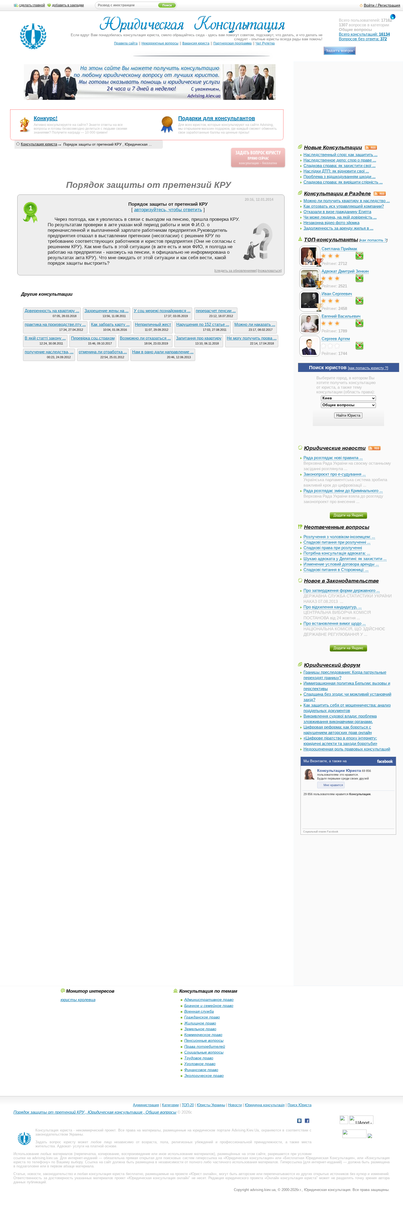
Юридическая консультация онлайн (159, 1178)
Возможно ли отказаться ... (145, 338)
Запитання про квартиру (199, 338)
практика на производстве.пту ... (55, 324)
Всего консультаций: (364, 34)
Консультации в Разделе (337, 193)
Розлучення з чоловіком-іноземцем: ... (339, 536)
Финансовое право (201, 1070)
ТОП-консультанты (331, 239)
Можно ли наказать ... (254, 324)
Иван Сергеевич (337, 293)
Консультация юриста (39, 144)
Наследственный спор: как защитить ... (340, 154)
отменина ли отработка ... (103, 351)
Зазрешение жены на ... (106, 310)
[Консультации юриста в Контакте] (299, 1121)
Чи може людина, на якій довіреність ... (340, 217)
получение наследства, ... (49, 351)
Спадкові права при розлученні (332, 547)
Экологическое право (204, 1075)
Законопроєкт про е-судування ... (334, 474)
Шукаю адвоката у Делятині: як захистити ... (345, 558)
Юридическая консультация (248, 1158)
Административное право (209, 999)
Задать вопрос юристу (55, 1142)
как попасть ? (373, 240)
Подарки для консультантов (216, 118)
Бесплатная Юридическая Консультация (319, 1158)
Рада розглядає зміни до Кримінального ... (343, 490)
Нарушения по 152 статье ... (202, 324)
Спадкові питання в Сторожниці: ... (335, 569)
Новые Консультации (333, 147)
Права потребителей (204, 1046)
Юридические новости (335, 448)
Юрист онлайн (203, 1174)
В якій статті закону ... (45, 338)
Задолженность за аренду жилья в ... (338, 228)
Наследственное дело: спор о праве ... (339, 160)
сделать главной (32, 5)
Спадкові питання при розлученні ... (336, 542)
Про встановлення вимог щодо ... (334, 623)
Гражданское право (202, 1017)
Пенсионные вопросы (203, 1040)
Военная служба (199, 1011)
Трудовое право (198, 1058)
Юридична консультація (265, 1105)
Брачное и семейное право (208, 1005)
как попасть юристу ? (368, 368)
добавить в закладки (68, 5)
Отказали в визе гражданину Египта (337, 211)
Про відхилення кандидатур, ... (332, 607)
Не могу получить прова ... (252, 338)
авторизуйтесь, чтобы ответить (168, 209)
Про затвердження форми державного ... (341, 590)
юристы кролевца (78, 999)
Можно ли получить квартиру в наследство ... (346, 200)
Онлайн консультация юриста (291, 1178)
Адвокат (64, 1146)
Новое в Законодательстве (341, 581)
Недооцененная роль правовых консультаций (346, 749)
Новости (235, 1105)
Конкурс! (46, 118)
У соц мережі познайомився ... (162, 310)
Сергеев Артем (336, 338)
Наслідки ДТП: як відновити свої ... (336, 171)
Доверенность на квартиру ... (52, 310)
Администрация (146, 1105)
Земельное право (200, 1029)
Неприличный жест (153, 324)
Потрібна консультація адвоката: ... (336, 553)
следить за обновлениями (235, 270)
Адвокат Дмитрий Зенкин (345, 271)
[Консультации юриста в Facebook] (307, 1121)
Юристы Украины (211, 1105)
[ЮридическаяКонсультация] (194, 26)
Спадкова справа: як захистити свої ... (339, 165)
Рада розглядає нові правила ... (333, 457)
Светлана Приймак (339, 248)
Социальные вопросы (203, 1052)
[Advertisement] (339, 105)
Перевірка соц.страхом (93, 338)
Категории (170, 1105)
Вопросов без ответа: (363, 38)
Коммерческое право (203, 1034)
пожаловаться (270, 270)
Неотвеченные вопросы (336, 527)
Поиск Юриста (299, 1105)
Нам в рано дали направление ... (163, 351)
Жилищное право (200, 1023)
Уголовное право (199, 1064)
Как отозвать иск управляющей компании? (343, 206)
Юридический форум (332, 665)
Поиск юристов (328, 367)
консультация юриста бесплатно (116, 1174)
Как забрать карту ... (110, 324)
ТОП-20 (188, 1105)
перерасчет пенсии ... (216, 310)
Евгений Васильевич (341, 316)
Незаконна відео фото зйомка (331, 222)
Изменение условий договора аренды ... (341, 564)
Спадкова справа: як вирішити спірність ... (343, 182)
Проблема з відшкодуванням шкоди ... (339, 176)
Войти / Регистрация (382, 5)
